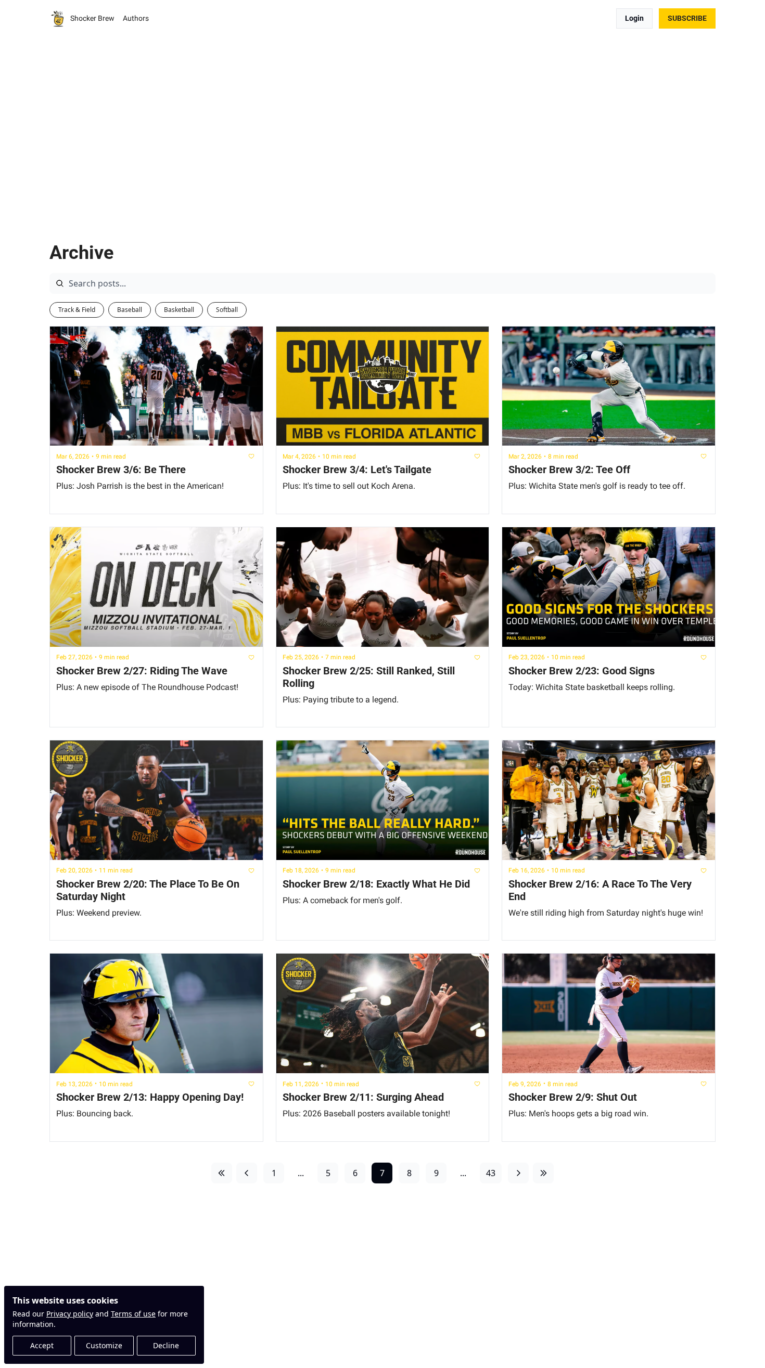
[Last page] (543, 1173)
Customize (104, 1345)
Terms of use (133, 1314)
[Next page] (518, 1173)
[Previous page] (246, 1173)
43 (490, 1173)
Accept (42, 1345)
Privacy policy (69, 1314)
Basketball (179, 309)
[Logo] (57, 18)
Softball (227, 309)
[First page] (221, 1173)
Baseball (129, 309)
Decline (166, 1345)
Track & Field (76, 309)
